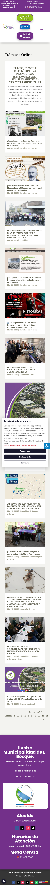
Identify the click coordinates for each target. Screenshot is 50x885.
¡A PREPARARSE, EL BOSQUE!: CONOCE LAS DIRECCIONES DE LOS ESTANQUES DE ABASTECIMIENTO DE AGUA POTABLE (25, 506)
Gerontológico (36, 556)
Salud (32, 375)
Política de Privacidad (25, 770)
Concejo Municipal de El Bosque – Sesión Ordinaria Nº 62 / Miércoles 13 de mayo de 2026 (24, 699)
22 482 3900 (26, 857)
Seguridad (24, 240)
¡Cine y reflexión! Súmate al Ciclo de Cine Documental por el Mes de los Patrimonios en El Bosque (25, 280)
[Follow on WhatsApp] (36, 882)
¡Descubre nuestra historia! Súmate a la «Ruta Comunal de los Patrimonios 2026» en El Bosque (24, 143)
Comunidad (24, 375)
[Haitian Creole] (43, 881)
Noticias (10, 559)
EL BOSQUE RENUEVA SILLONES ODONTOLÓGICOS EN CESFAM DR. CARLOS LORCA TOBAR (21, 370)
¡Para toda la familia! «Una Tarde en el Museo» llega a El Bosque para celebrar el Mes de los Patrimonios (24, 188)
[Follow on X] (22, 828)
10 (43, 716)
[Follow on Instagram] (28, 828)
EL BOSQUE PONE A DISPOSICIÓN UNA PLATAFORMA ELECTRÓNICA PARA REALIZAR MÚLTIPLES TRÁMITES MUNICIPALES (25, 75)
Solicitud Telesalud (26, 36)
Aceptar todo (25, 451)
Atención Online (26, 17)
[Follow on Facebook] (17, 828)
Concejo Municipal (27, 704)
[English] (40, 881)
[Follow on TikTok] (33, 828)
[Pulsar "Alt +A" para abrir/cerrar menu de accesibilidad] (47, 446)
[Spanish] (46, 881)
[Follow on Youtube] (31, 882)
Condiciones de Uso (25, 776)
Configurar (25, 463)
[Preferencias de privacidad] (3, 881)
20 (47, 716)
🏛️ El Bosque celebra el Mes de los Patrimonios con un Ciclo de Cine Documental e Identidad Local (21, 325)
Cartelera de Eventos (28, 148)
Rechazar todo (25, 457)
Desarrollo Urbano (27, 609)
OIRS (26, 26)
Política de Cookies (29, 446)
